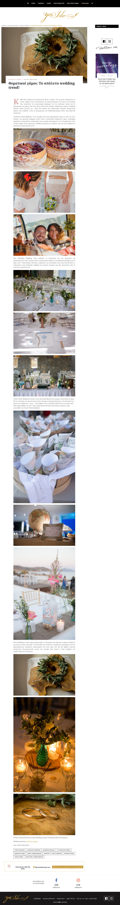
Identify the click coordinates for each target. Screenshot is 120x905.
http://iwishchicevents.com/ (42, 867)
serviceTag (64, 902)
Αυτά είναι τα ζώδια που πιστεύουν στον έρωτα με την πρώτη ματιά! (107, 81)
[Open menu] (28, 3)
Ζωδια (103, 76)
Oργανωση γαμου (12, 25)
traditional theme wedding (34, 857)
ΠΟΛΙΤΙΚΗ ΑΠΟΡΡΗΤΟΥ (49, 898)
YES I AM (79, 898)
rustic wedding (57, 853)
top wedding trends (63, 850)
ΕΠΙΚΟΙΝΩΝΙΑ (37, 898)
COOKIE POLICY (61, 898)
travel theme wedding (34, 853)
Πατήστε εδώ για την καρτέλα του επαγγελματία (67, 867)
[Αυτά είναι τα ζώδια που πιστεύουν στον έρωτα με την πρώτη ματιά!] (107, 66)
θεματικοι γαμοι (20, 853)
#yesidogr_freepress (33, 850)
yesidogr (47, 853)
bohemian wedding (49, 850)
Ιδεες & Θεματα (25, 25)
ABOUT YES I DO (71, 898)
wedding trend (69, 853)
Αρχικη (3, 25)
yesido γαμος (19, 857)
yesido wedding (20, 850)
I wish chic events (32, 841)
